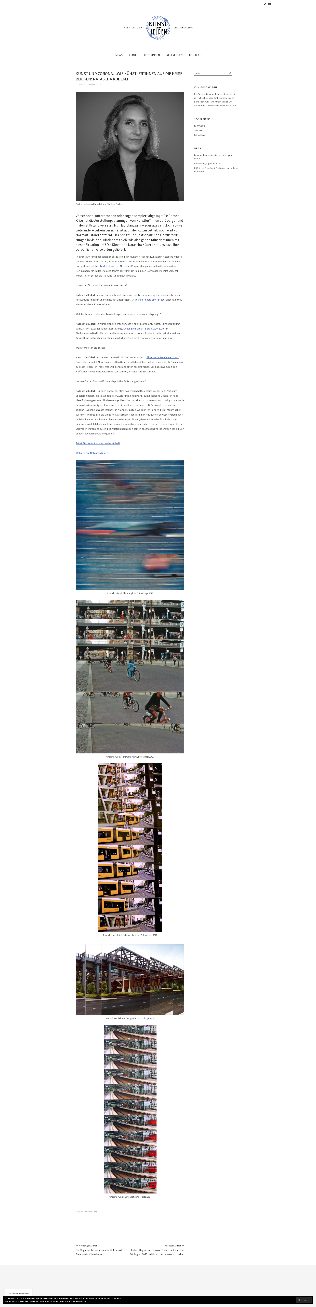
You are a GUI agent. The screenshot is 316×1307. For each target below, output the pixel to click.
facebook (259, 4)
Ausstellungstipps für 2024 (207, 163)
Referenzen (174, 55)
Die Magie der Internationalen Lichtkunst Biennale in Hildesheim (99, 1250)
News (119, 55)
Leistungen (152, 55)
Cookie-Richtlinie (78, 1301)
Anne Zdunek (96, 84)
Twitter (264, 4)
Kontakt (195, 55)
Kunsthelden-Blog (90, 1211)
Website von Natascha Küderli (92, 453)
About (133, 55)
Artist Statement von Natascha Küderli (98, 443)
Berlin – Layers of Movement (116, 266)
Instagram (269, 4)
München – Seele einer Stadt (148, 299)
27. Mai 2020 (81, 84)
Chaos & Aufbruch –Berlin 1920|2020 (143, 328)
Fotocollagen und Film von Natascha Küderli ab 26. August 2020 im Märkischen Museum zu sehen (157, 1250)
